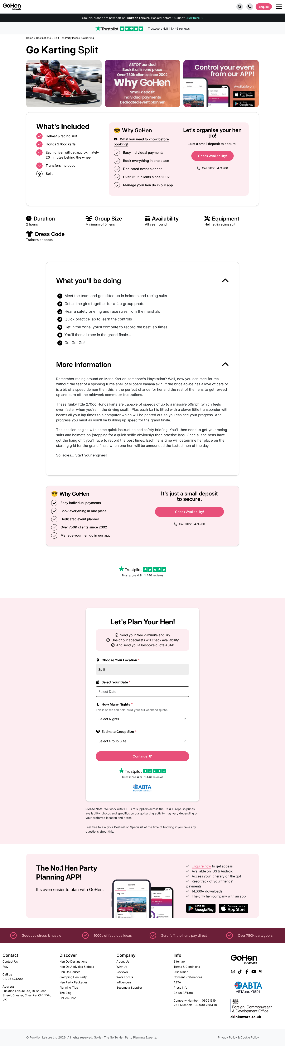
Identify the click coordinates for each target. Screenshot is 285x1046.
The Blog (65, 992)
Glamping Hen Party (73, 977)
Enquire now (201, 866)
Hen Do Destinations (73, 961)
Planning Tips (68, 987)
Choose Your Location (120, 660)
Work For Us (124, 977)
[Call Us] (250, 6)
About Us (122, 961)
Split (49, 173)
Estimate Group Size (119, 732)
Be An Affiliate (183, 992)
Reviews (122, 972)
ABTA (177, 982)
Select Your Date (116, 682)
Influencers (123, 982)
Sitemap (179, 961)
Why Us (121, 966)
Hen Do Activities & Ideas (76, 966)
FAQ (5, 966)
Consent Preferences (188, 977)
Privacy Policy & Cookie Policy (238, 1037)
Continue (140, 756)
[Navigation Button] (278, 6)
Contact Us (10, 961)
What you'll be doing (88, 280)
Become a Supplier (129, 987)
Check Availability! (212, 156)
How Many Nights (117, 704)
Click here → (194, 18)
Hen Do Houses (69, 972)
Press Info (180, 987)
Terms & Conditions (187, 966)
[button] (240, 6)
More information (83, 364)
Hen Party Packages (73, 982)
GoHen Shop (68, 998)
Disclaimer (181, 972)
